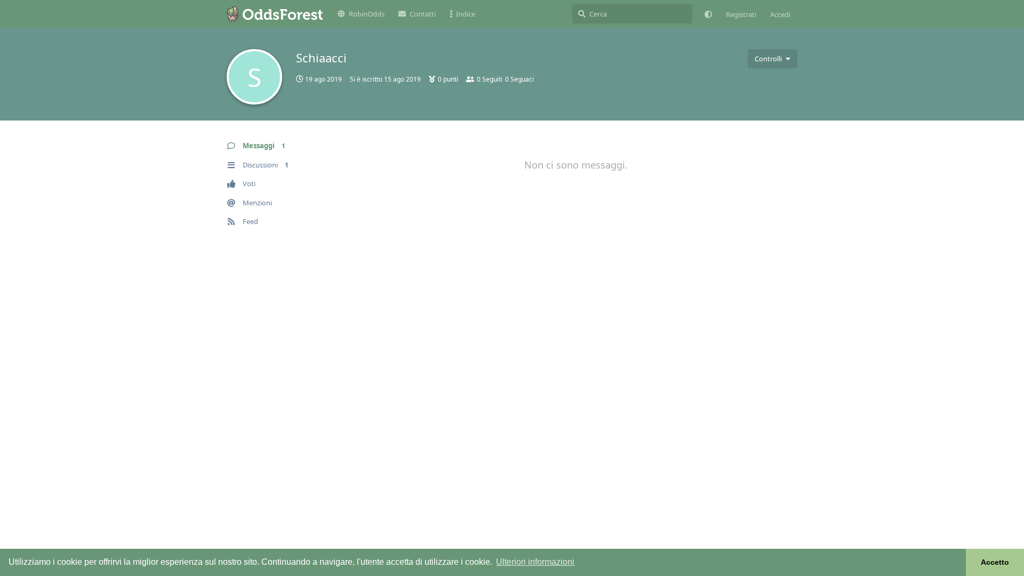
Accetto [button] (995, 562)
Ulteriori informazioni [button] (535, 561)
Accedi (780, 14)
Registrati (741, 14)
